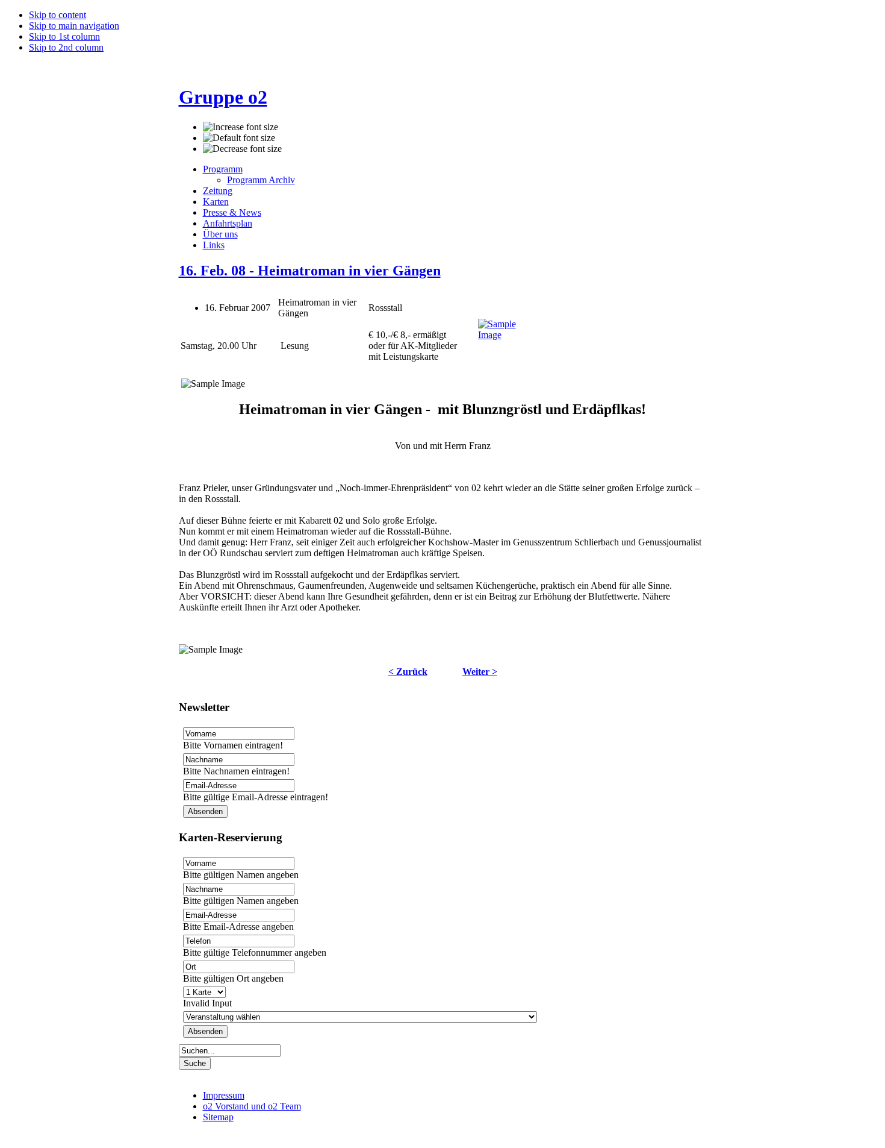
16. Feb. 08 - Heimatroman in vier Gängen (310, 270)
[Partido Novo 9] (508, 335)
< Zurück (407, 672)
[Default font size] (239, 138)
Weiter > (479, 672)
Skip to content (57, 15)
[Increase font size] (240, 127)
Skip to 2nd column (66, 47)
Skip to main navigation (74, 25)
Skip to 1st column (64, 36)
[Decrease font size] (242, 148)
